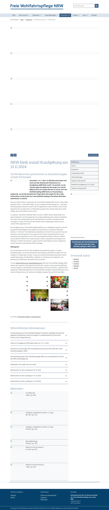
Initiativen (29, 20)
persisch (76, 263)
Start (13, 15)
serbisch (76, 266)
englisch (76, 261)
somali (75, 268)
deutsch (76, 259)
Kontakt (94, 15)
